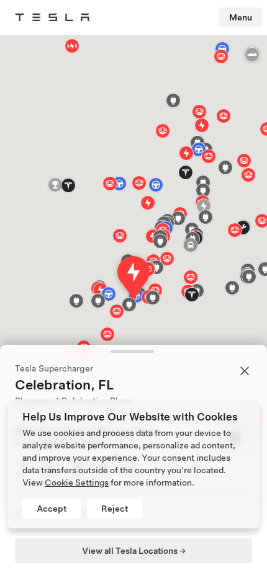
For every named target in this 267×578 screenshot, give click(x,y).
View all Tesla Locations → (134, 551)
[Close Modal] (244, 370)
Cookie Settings (77, 482)
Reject (114, 509)
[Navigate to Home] (52, 17)
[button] (160, 241)
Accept (51, 509)
